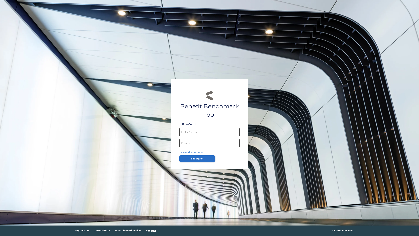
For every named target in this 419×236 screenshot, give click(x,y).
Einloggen (197, 158)
